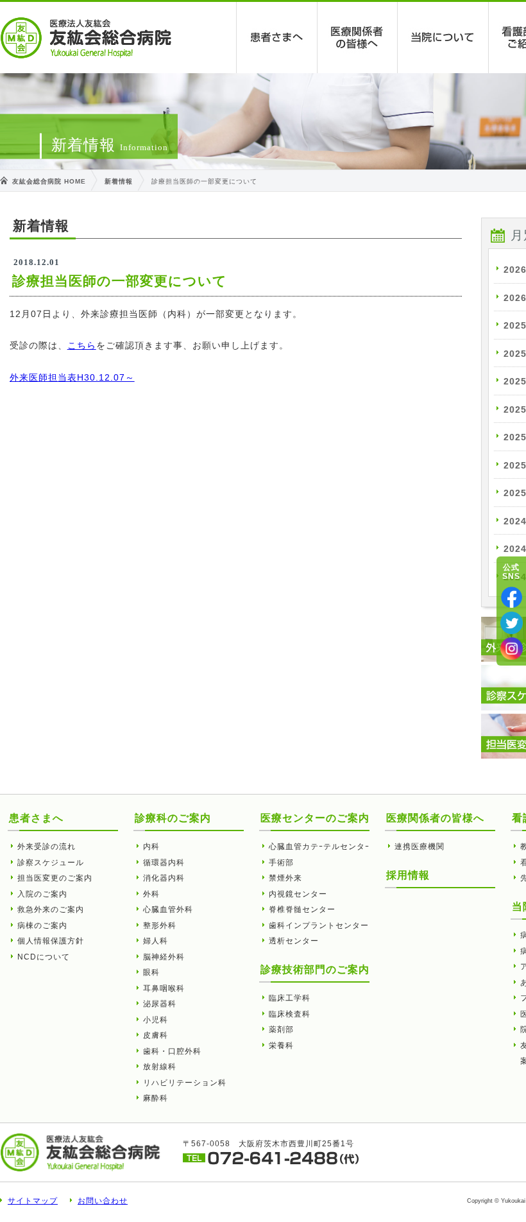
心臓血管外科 (168, 909)
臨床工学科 (289, 998)
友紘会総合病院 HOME (49, 181)
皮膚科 (155, 1035)
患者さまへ (277, 37)
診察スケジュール (50, 862)
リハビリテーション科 (184, 1082)
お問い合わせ (103, 1200)
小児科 (155, 1019)
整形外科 (159, 925)
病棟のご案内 (42, 925)
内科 (151, 846)
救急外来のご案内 (50, 909)
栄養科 (281, 1045)
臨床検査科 (289, 1014)
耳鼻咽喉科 (164, 988)
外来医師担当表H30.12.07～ (72, 377)
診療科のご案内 (173, 818)
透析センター (294, 940)
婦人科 (155, 940)
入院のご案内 (42, 894)
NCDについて (43, 956)
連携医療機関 (419, 846)
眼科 (151, 972)
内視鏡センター (298, 894)
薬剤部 (281, 1029)
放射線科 (159, 1066)
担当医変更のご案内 (54, 877)
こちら (81, 345)
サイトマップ (33, 1200)
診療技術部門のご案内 (314, 969)
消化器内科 (164, 877)
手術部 (281, 862)
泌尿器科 (159, 1003)
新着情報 (119, 181)
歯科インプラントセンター (319, 925)
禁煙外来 (285, 877)
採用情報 (408, 875)
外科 (151, 894)
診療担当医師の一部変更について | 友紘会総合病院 (86, 38)
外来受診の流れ (46, 846)
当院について (443, 37)
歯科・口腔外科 (172, 1051)
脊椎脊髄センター (302, 909)
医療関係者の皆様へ (358, 37)
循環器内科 (164, 862)
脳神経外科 (164, 956)
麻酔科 (155, 1098)
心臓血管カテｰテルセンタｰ (319, 846)
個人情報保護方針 (50, 940)
